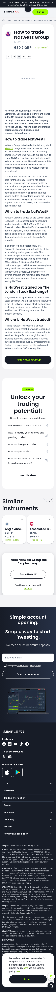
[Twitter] (4, 757)
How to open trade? (19, 451)
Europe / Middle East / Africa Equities (30, 20)
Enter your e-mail (13, 657)
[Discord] (9, 757)
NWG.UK (52, 20)
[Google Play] (18, 776)
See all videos (28, 475)
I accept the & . (24, 666)
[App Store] (7, 776)
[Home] (3, 20)
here (26, 968)
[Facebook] (4, 744)
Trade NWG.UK (28, 574)
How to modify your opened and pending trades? (26, 435)
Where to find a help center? (24, 425)
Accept (28, 979)
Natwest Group (31, 34)
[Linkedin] (9, 744)
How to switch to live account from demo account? (24, 461)
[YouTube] (15, 744)
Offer (9, 20)
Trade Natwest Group (28, 359)
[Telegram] (27, 744)
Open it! (28, 588)
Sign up (40, 12)
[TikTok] (21, 744)
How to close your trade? (22, 444)
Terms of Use (22, 666)
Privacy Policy (35, 666)
